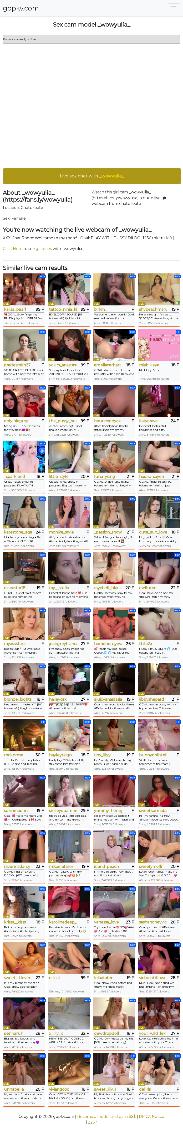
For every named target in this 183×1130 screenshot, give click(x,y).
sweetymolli (150, 866)
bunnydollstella (153, 755)
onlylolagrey (16, 421)
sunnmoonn (16, 810)
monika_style (61, 532)
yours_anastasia (63, 365)
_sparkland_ (15, 476)
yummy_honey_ (108, 810)
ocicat (54, 977)
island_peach (106, 866)
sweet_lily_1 (105, 1089)
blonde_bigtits (17, 699)
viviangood (59, 1089)
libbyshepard (151, 699)
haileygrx (58, 699)
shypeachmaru (153, 309)
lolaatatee (103, 977)
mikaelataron (61, 866)
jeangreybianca (63, 643)
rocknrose (13, 755)
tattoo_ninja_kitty (63, 309)
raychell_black (108, 588)
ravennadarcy (17, 866)
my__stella (59, 588)
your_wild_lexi (152, 1033)
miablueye (149, 365)
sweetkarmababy (153, 810)
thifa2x (145, 643)
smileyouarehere (63, 810)
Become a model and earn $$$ (106, 1116)
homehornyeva (108, 643)
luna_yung (104, 476)
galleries (44, 248)
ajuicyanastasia (108, 699)
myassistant (15, 643)
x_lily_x (56, 1033)
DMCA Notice (151, 1116)
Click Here (12, 248)
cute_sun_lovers (153, 532)
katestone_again (18, 532)
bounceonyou (108, 421)
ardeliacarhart (107, 365)
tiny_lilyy (102, 755)
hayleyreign (60, 755)
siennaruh (13, 1033)
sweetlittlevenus (18, 977)
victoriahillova (152, 977)
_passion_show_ (108, 532)
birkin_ (100, 309)
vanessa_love (106, 922)
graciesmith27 (17, 365)
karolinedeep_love (63, 922)
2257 (92, 1122)
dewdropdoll (106, 1033)
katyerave (148, 421)
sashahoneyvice (153, 922)
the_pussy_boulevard (63, 421)
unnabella (14, 1089)
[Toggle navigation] (173, 8)
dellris (145, 1089)
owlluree (148, 588)
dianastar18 (14, 588)
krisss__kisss (15, 922)
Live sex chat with (92, 176)
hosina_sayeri (151, 476)
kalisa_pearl (15, 309)
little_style (59, 476)
